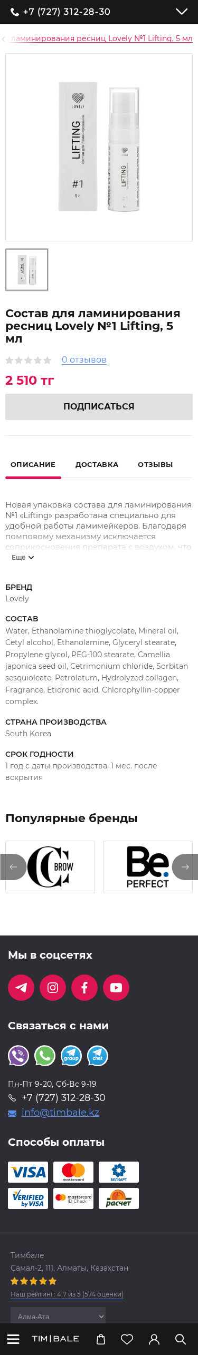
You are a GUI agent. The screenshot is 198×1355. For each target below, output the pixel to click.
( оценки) (67, 1294)
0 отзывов (84, 360)
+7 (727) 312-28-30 (67, 12)
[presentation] (13, 867)
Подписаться (99, 407)
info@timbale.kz (60, 1112)
